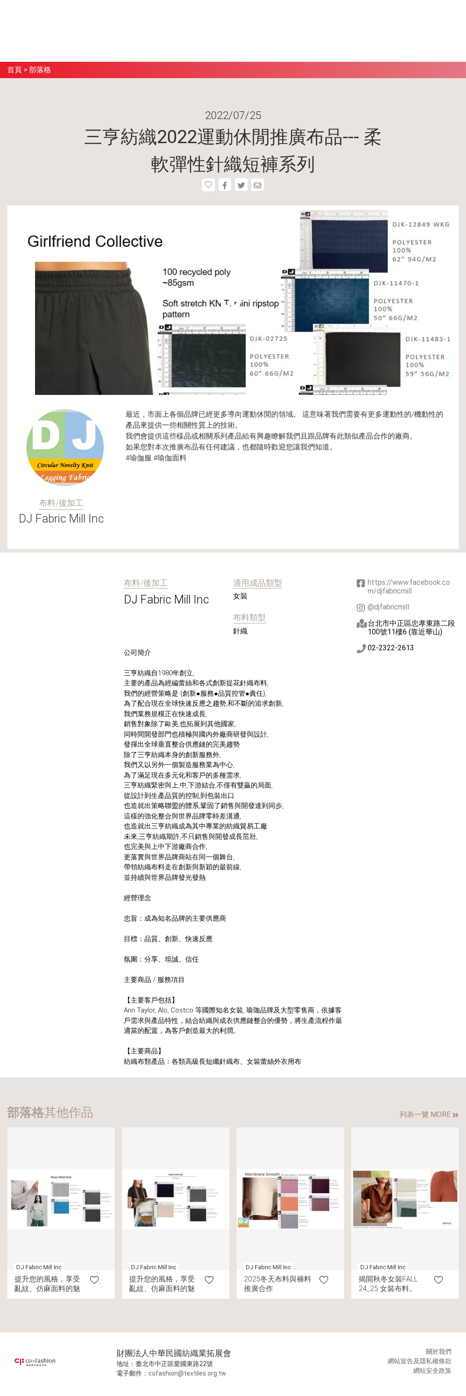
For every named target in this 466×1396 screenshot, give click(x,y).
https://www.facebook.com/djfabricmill (409, 586)
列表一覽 (425, 1114)
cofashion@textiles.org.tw (187, 1373)
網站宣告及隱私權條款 (419, 1361)
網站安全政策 (432, 1370)
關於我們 (438, 1351)
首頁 (14, 69)
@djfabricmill (388, 607)
